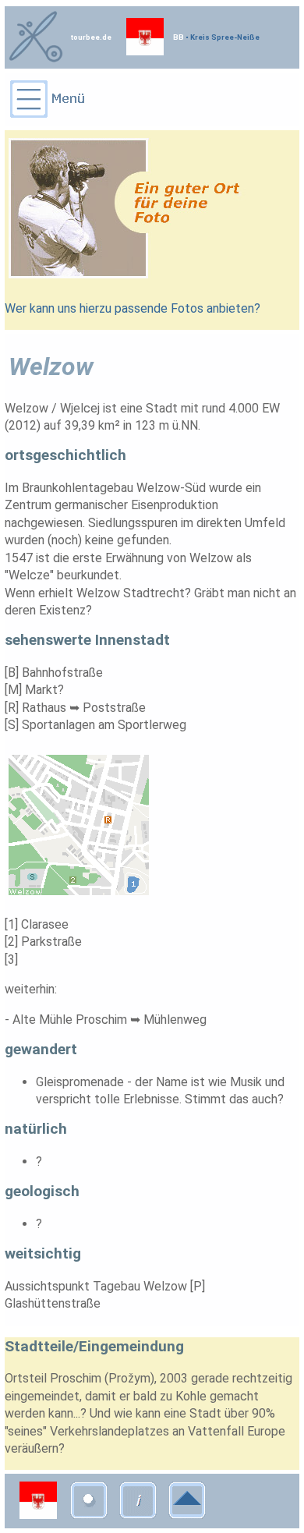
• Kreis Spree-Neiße (222, 37)
